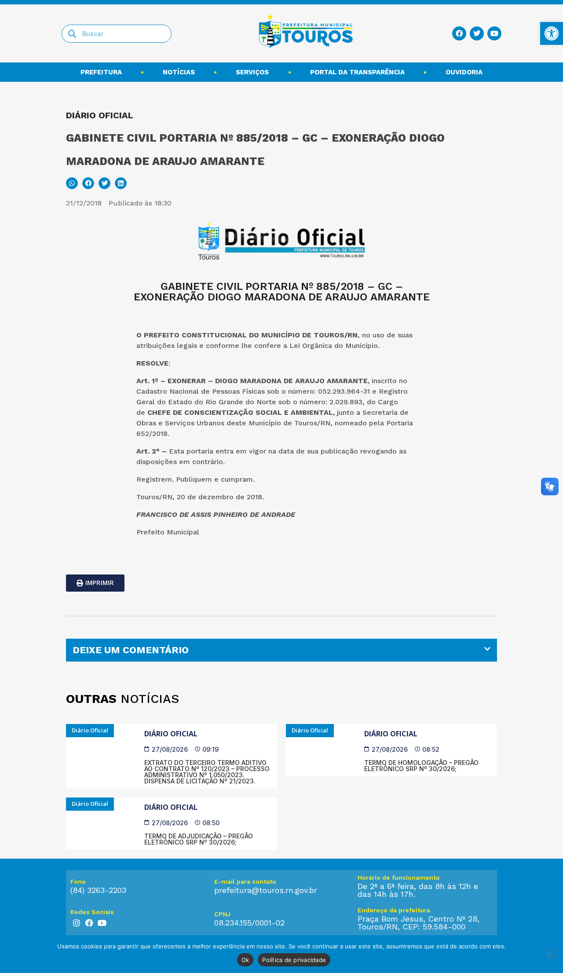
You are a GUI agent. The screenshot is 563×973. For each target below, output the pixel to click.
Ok (245, 959)
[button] (72, 183)
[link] (551, 33)
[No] (548, 954)
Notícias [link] (179, 72)
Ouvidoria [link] (464, 72)
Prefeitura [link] (101, 72)
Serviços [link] (252, 72)
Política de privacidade (294, 959)
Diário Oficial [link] (170, 734)
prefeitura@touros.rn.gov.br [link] (265, 890)
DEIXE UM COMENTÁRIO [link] (131, 649)
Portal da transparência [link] (357, 72)
